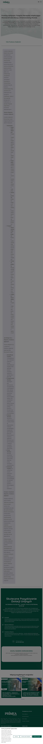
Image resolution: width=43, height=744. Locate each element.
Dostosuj (16, 736)
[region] (21, 735)
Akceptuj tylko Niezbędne (25, 736)
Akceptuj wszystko (37, 736)
